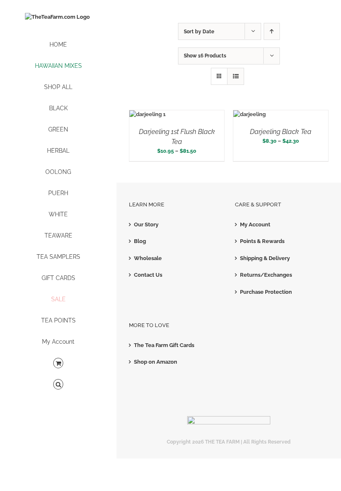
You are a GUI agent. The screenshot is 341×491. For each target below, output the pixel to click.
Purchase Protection (266, 292)
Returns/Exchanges (266, 275)
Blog (140, 241)
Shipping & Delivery (265, 258)
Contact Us (148, 275)
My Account (255, 224)
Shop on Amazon (155, 362)
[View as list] (235, 76)
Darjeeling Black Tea (280, 132)
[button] (58, 384)
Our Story (146, 224)
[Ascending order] (272, 31)
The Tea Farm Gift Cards (164, 345)
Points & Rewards (262, 241)
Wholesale (148, 258)
